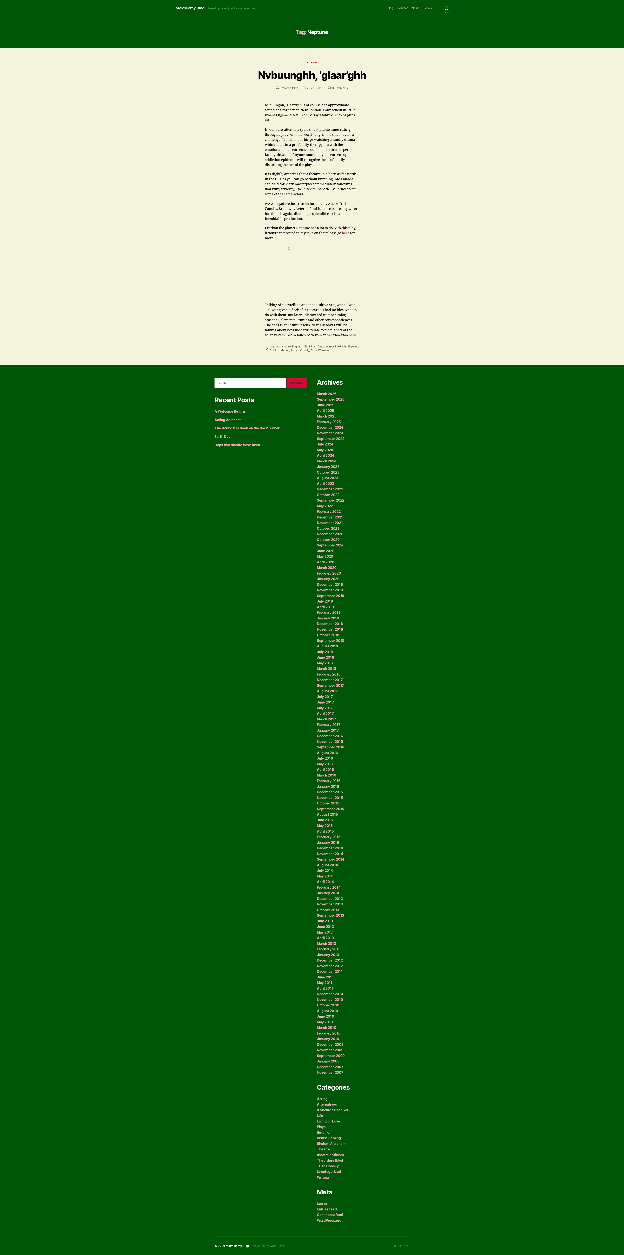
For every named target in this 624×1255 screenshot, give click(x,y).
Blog (390, 8)
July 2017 (325, 697)
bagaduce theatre (280, 346)
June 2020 (325, 551)
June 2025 (325, 405)
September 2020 (330, 545)
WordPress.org (329, 1220)
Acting (312, 62)
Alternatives (327, 1104)
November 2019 (330, 590)
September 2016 (330, 747)
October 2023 (328, 472)
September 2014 (330, 859)
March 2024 (326, 461)
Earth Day (222, 437)
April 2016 (325, 770)
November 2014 (330, 854)
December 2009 (330, 1045)
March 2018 (326, 669)
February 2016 (329, 781)
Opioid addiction (279, 350)
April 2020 (325, 562)
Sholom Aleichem (331, 1144)
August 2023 (327, 478)
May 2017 (325, 708)
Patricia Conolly (300, 350)
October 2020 (328, 540)
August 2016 (327, 753)
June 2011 (325, 977)
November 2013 (330, 904)
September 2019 (330, 596)
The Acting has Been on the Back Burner (247, 428)
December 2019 (330, 585)
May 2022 (325, 506)
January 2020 (328, 579)
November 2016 (330, 742)
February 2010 (329, 1033)
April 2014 (325, 882)
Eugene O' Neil (301, 346)
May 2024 (325, 450)
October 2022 (328, 495)
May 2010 (325, 1022)
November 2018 (330, 629)
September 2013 (330, 915)
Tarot (313, 350)
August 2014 (327, 865)
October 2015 (328, 803)
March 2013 (326, 944)
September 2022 (330, 500)
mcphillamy (291, 88)
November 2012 (330, 966)
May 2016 (325, 764)
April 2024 (325, 455)
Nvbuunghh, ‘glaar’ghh (312, 75)
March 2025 (326, 416)
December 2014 (330, 848)
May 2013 (325, 932)
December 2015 (330, 792)
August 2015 (327, 814)
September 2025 (330, 399)
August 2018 (327, 646)
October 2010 (328, 1005)
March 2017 (326, 719)
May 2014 (325, 876)
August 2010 (327, 1011)
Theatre (323, 1149)
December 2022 (330, 489)
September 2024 (330, 439)
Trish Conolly (328, 1166)
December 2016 (330, 736)
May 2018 (325, 663)
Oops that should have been (237, 445)
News (415, 8)
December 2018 (330, 624)
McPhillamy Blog (190, 8)
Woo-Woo (324, 350)
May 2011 (324, 983)
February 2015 (328, 837)
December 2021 (330, 517)
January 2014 (328, 893)
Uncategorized (329, 1172)
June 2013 (325, 927)
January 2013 (328, 955)
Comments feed (330, 1215)
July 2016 (325, 758)
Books (427, 8)
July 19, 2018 (315, 88)
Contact (402, 8)
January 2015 (328, 843)
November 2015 (330, 798)
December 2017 (330, 680)
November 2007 (330, 1072)
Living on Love (328, 1121)
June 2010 (325, 1016)
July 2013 (325, 921)
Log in (322, 1204)
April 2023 (325, 484)
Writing (323, 1177)
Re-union (324, 1132)
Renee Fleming (329, 1138)
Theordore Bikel (330, 1160)
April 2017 (325, 713)
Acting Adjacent (227, 420)
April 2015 (325, 831)
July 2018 (325, 652)
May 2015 (325, 826)
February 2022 (329, 512)
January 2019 (328, 618)
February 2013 (328, 949)
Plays (321, 1127)
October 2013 (328, 910)
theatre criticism (330, 1155)
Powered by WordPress (268, 1246)
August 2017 (327, 691)
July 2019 (325, 601)
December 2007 (330, 1067)
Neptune (353, 346)
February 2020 (329, 573)
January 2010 (328, 1039)
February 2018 (329, 674)
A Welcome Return (229, 411)
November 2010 (330, 1000)
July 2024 (325, 444)
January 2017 (328, 730)
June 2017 (325, 702)
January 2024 (328, 467)
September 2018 (330, 641)
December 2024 (330, 427)
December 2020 (330, 534)
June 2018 (325, 657)
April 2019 (325, 607)
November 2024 (330, 433)
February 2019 (329, 613)
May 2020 (325, 556)
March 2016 (326, 775)
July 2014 (325, 871)
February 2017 (328, 725)
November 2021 (330, 523)
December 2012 (330, 960)
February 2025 (329, 422)
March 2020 (326, 568)
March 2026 (326, 394)
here (345, 233)
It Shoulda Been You (333, 1110)
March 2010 (326, 1028)
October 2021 (328, 528)
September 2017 (330, 686)
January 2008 (328, 1061)
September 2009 (331, 1056)
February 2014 (329, 887)
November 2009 (330, 1050)
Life (320, 1116)
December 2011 (330, 971)
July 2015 (325, 820)
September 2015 (330, 809)
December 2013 (330, 899)
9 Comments (340, 88)
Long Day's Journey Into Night (329, 346)
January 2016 (328, 786)
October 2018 (328, 635)
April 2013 (325, 938)
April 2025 (325, 411)
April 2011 (325, 988)
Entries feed (327, 1209)
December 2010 (330, 994)
